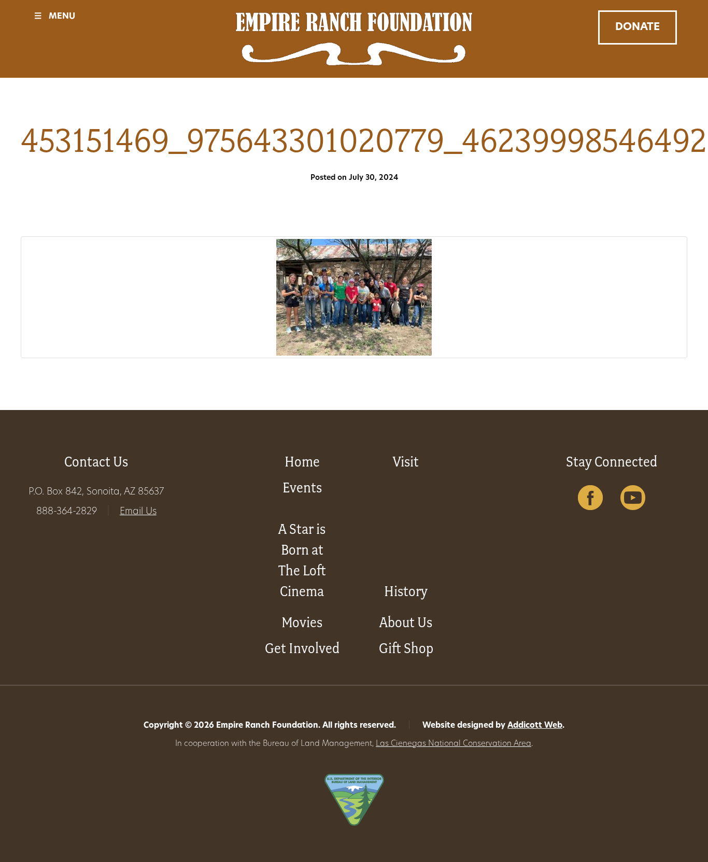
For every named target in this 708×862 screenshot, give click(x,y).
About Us (405, 622)
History (406, 591)
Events (302, 487)
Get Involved (302, 648)
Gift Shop (406, 648)
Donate (637, 27)
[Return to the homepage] (354, 38)
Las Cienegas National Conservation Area (453, 744)
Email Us (138, 512)
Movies (301, 622)
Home (302, 461)
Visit (406, 461)
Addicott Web (534, 726)
